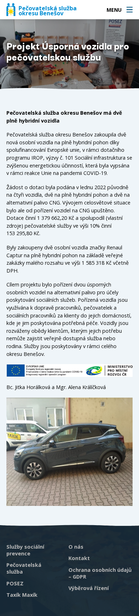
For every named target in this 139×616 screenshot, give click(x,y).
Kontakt (79, 558)
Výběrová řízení (88, 588)
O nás (75, 546)
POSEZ (15, 583)
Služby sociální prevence (25, 550)
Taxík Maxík (21, 594)
